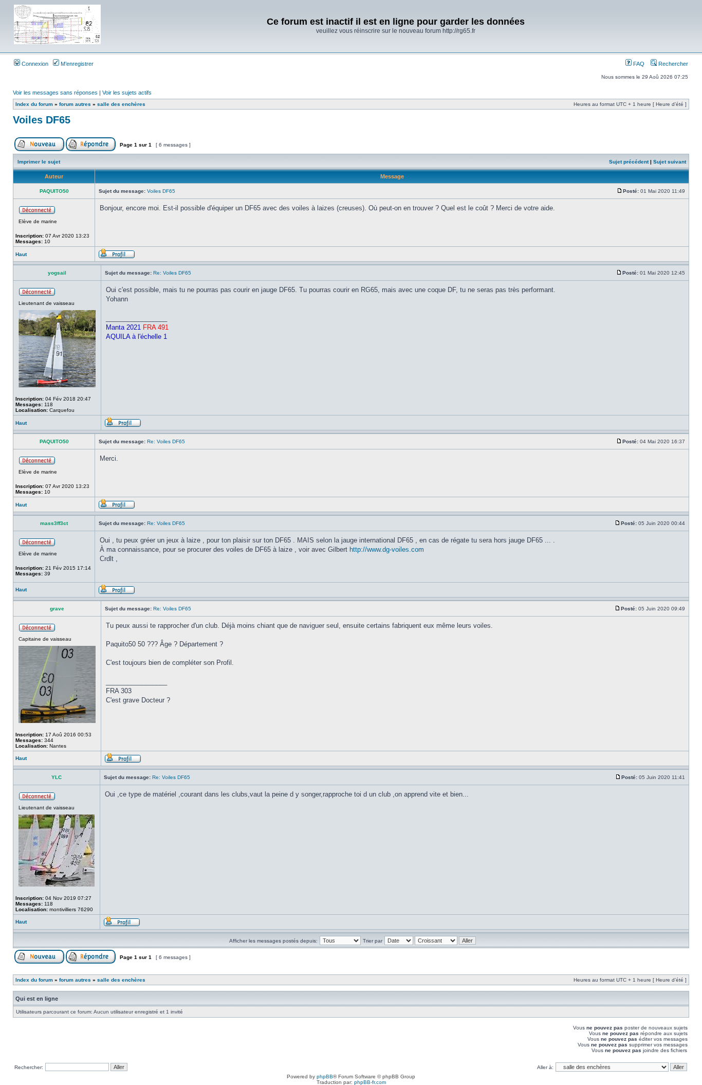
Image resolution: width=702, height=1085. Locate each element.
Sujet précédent (629, 162)
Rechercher (672, 64)
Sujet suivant (669, 162)
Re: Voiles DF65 (172, 273)
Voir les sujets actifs (127, 92)
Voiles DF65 (41, 119)
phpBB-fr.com (370, 1082)
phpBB (325, 1076)
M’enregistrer (76, 64)
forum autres (75, 104)
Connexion (34, 64)
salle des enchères (121, 104)
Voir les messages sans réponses (55, 92)
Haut (21, 254)
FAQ (638, 64)
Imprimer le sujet (38, 162)
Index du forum (34, 104)
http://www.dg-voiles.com (386, 549)
